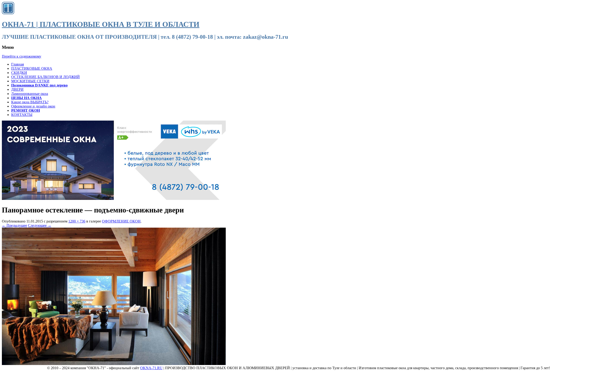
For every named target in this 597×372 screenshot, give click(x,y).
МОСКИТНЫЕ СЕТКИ (30, 81)
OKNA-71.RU (151, 368)
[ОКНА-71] (8, 13)
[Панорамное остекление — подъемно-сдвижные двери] (114, 364)
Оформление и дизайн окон (33, 106)
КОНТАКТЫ (21, 115)
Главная (17, 64)
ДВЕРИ (17, 89)
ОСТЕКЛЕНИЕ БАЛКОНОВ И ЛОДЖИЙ (45, 77)
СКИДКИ (19, 73)
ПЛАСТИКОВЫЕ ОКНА (31, 68)
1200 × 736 (76, 221)
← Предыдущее (14, 225)
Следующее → (39, 225)
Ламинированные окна (29, 94)
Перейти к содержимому (21, 56)
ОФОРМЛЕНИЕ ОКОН (121, 221)
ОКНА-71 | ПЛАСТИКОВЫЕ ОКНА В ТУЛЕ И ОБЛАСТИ (100, 24)
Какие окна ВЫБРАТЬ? (30, 102)
